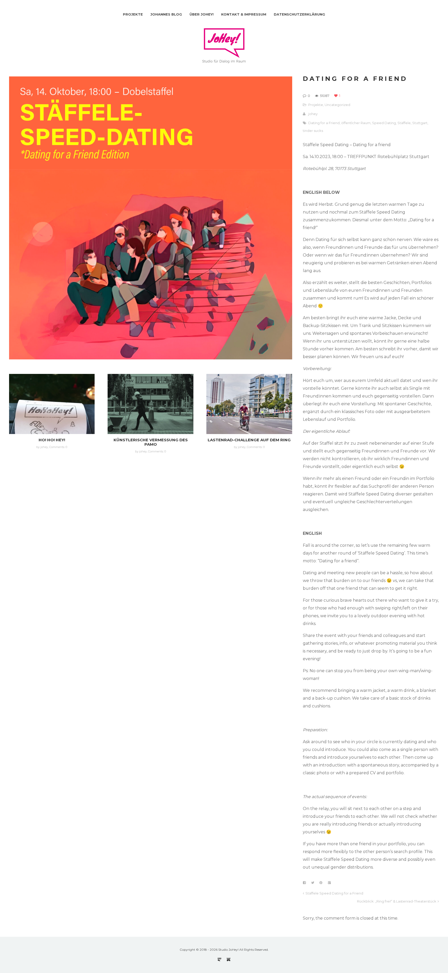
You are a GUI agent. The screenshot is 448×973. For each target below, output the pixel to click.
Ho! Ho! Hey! (52, 439)
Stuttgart (420, 123)
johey (313, 114)
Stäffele (404, 123)
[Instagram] (219, 959)
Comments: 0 (58, 447)
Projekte (315, 105)
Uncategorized (337, 105)
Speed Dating (384, 123)
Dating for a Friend (324, 123)
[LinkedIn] (228, 959)
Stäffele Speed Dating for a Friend (334, 893)
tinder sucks (313, 131)
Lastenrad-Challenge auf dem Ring (249, 439)
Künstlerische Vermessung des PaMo (151, 442)
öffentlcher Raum (355, 123)
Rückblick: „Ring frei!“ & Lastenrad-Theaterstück (396, 901)
